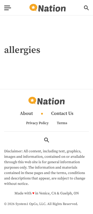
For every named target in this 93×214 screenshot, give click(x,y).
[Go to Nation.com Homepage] (47, 8)
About (26, 113)
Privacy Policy (37, 123)
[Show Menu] (7, 7)
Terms (62, 123)
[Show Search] (86, 7)
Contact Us (62, 113)
